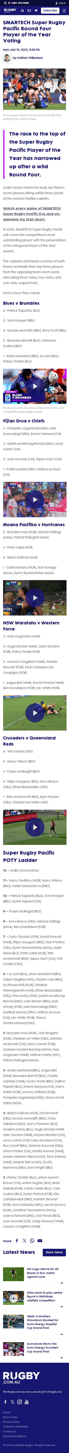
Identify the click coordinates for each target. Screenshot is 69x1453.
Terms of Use (10, 1417)
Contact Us (9, 1431)
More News (54, 1252)
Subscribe (50, 10)
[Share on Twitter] (24, 1240)
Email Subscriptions (14, 1436)
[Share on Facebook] (17, 1240)
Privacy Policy (11, 1421)
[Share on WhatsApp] (32, 1240)
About (7, 1412)
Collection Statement (15, 1426)
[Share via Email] (40, 1240)
